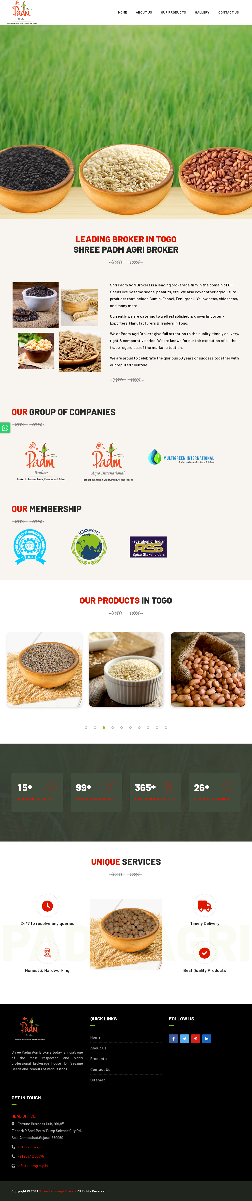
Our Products (173, 12)
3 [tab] (104, 727)
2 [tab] (95, 727)
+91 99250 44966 (31, 1147)
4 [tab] (112, 727)
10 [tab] (166, 727)
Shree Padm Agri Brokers (58, 1191)
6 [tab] (130, 727)
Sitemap (98, 1080)
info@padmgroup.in (33, 1165)
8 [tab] (148, 727)
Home (122, 12)
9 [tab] (157, 727)
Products (98, 1059)
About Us (144, 12)
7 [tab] (139, 727)
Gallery (202, 12)
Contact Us (228, 12)
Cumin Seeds (208, 665)
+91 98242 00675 (31, 1156)
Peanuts (126, 665)
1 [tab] (86, 727)
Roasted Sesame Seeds (44, 666)
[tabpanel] (44, 673)
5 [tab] (121, 727)
